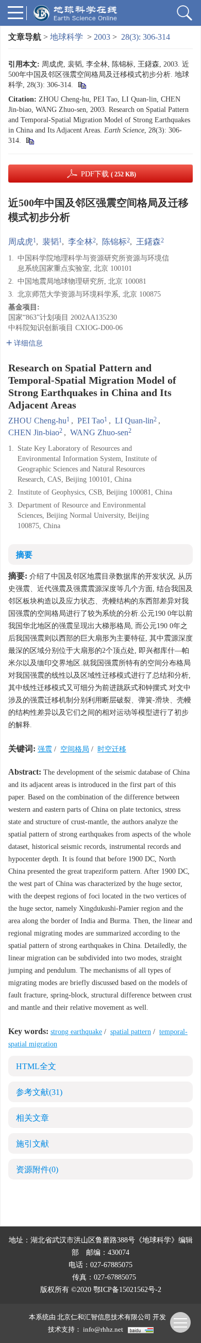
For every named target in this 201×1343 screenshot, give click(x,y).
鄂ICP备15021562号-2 (127, 1289)
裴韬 (50, 241)
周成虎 (20, 241)
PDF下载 (108, 174)
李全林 (80, 241)
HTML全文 (36, 1066)
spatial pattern (130, 1032)
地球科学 (66, 36)
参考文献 (39, 1092)
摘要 (24, 554)
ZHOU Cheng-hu (37, 420)
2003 (102, 36)
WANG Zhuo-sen (99, 432)
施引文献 (32, 1143)
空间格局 (74, 749)
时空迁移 (111, 749)
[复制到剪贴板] (81, 85)
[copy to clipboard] (29, 140)
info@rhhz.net (103, 1329)
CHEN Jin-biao (33, 432)
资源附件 (37, 1169)
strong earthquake (76, 1032)
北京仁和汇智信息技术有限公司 (104, 1317)
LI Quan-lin (134, 420)
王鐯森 (148, 241)
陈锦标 (114, 241)
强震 (45, 749)
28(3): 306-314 (145, 36)
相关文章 (32, 1117)
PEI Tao (90, 420)
